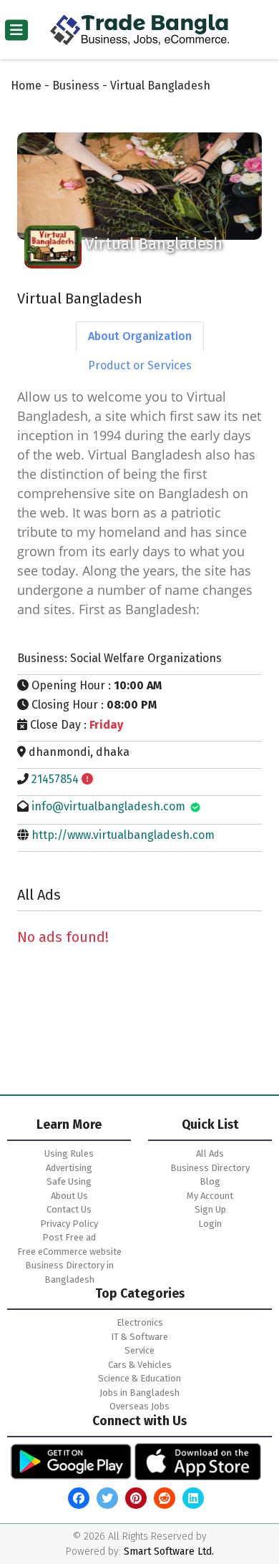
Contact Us (69, 1209)
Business (75, 85)
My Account (210, 1195)
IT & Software (139, 1336)
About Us (69, 1195)
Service (139, 1350)
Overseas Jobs (139, 1406)
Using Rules (69, 1153)
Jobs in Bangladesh (139, 1392)
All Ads (210, 1153)
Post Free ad (69, 1237)
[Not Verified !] (87, 779)
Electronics (140, 1322)
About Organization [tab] (140, 336)
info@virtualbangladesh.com (108, 806)
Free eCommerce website (69, 1251)
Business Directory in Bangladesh (69, 1272)
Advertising (69, 1167)
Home (26, 85)
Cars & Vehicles (140, 1364)
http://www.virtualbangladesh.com (123, 835)
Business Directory (210, 1167)
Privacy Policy (69, 1223)
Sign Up (210, 1209)
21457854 (55, 779)
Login (210, 1223)
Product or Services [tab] (140, 365)
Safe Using (69, 1181)
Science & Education (139, 1378)
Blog (210, 1181)
